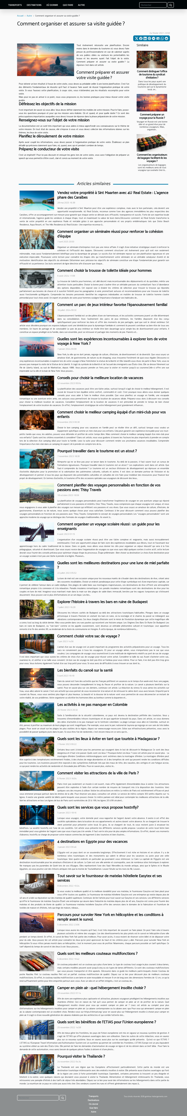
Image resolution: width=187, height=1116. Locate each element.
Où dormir (52, 5)
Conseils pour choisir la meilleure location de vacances (100, 378)
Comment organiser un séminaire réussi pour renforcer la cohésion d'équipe (110, 233)
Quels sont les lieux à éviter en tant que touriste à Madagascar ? (108, 739)
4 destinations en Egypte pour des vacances (92, 842)
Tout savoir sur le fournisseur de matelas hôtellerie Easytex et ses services (109, 878)
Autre (81, 5)
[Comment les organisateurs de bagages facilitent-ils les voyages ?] (152, 143)
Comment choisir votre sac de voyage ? (88, 636)
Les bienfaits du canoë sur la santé (85, 670)
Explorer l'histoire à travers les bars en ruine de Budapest (102, 602)
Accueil (20, 15)
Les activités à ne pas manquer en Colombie (92, 705)
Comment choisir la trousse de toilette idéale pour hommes (104, 270)
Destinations (34, 5)
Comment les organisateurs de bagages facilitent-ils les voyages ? (152, 158)
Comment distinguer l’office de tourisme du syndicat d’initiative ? (152, 74)
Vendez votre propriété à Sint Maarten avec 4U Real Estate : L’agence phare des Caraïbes (112, 195)
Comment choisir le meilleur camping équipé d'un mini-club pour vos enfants (111, 414)
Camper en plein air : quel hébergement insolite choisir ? (101, 988)
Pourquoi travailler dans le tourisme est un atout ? (97, 451)
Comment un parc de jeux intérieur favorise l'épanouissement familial (112, 305)
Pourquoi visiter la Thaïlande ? (81, 1056)
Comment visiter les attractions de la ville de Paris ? (98, 773)
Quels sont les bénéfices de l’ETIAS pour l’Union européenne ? (106, 1022)
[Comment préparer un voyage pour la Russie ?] (152, 102)
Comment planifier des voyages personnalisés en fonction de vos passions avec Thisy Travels (108, 487)
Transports (15, 5)
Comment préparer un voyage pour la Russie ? (152, 116)
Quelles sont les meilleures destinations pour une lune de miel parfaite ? (113, 565)
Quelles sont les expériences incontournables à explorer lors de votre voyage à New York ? (112, 341)
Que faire (68, 5)
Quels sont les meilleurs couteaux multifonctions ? (97, 953)
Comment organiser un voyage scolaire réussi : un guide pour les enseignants (108, 526)
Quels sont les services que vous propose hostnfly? (98, 807)
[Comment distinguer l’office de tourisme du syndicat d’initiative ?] (152, 59)
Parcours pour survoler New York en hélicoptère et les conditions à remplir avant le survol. (110, 917)
